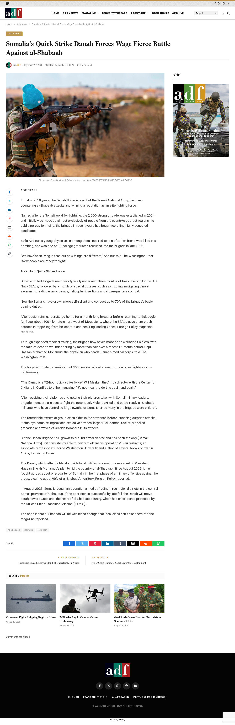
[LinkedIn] (9, 209)
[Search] (228, 13)
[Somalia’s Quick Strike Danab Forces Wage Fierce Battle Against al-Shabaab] (85, 125)
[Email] (9, 227)
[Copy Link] (9, 253)
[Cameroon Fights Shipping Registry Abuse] (31, 598)
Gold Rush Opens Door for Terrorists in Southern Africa (137, 619)
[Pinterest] (9, 218)
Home (55, 13)
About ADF (138, 13)
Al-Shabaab (14, 530)
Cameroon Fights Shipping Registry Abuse (31, 617)
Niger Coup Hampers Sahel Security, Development (119, 562)
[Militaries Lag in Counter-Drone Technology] (85, 598)
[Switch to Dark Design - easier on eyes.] (223, 13)
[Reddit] (9, 236)
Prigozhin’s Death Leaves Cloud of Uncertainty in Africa (49, 562)
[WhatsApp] (9, 244)
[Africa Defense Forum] (13, 13)
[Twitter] (9, 200)
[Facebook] (9, 192)
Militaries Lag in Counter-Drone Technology (79, 619)
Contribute (160, 13)
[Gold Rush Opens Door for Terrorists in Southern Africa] (139, 598)
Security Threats (114, 13)
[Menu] (7, 3)
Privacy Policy (117, 719)
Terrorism (42, 530)
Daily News (70, 13)
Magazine (89, 13)
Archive (178, 13)
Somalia (28, 530)
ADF (18, 65)
